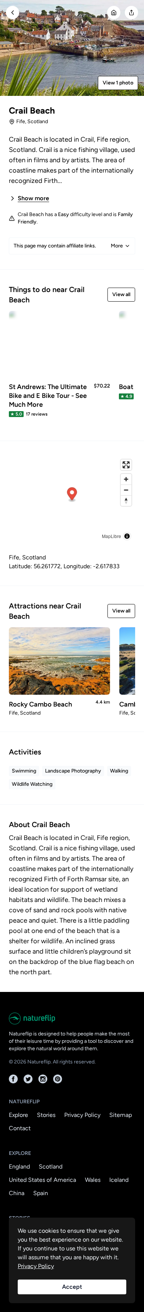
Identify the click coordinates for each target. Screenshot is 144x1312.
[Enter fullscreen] (126, 464)
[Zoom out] (126, 490)
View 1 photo (118, 83)
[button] (72, 495)
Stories (46, 1114)
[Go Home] (113, 12)
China (16, 1193)
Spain (40, 1193)
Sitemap (120, 1114)
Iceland (118, 1179)
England (19, 1166)
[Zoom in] (126, 479)
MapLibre (111, 536)
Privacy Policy (82, 1114)
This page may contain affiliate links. (68, 246)
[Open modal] (131, 12)
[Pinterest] (57, 1079)
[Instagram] (42, 1079)
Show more (33, 198)
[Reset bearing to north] (126, 500)
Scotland (50, 1166)
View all (121, 294)
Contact (20, 1128)
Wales (92, 1179)
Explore (18, 1114)
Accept (72, 1286)
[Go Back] (12, 12)
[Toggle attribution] (127, 536)
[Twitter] (28, 1079)
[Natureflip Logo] (72, 1018)
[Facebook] (13, 1079)
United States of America (42, 1179)
